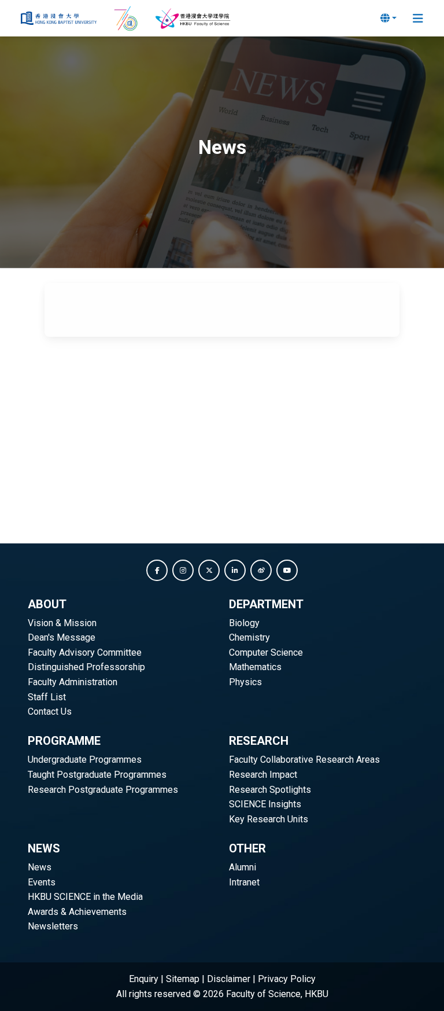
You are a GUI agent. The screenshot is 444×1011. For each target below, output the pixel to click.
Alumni (242, 867)
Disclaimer (228, 978)
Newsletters (53, 926)
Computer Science (266, 652)
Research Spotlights (270, 789)
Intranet (244, 882)
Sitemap (182, 978)
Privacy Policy (287, 978)
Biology (244, 622)
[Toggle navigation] (418, 18)
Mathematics (255, 666)
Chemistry (249, 637)
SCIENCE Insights (265, 804)
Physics (245, 682)
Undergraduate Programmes (85, 759)
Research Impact (263, 774)
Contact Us (50, 711)
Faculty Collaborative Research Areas (304, 759)
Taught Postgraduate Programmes (97, 774)
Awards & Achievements (77, 911)
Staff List (47, 697)
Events (42, 882)
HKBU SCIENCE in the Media (85, 896)
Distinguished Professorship (86, 666)
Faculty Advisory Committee (85, 652)
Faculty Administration (72, 682)
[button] (157, 570)
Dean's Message (61, 637)
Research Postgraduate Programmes (103, 789)
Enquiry (143, 978)
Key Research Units (268, 819)
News (39, 867)
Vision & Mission (62, 622)
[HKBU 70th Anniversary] (127, 18)
